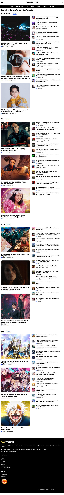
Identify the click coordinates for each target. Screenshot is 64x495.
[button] (62, 2)
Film (27, 6)
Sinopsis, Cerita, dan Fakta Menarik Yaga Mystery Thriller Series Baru (15, 288)
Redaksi (3, 459)
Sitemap (3, 464)
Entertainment (19, 6)
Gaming (44, 6)
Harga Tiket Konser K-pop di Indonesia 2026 (46, 22)
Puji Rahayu (4, 397)
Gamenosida (4, 474)
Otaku (38, 6)
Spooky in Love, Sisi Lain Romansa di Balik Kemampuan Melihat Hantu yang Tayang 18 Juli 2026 (47, 278)
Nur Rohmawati (5, 80)
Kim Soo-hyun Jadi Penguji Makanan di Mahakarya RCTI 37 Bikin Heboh (14, 110)
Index (2, 463)
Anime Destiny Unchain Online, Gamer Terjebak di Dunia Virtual (14, 395)
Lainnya (14, 13)
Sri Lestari (4, 152)
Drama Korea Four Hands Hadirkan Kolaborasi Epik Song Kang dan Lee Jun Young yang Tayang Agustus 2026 (48, 235)
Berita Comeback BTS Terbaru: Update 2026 (47, 32)
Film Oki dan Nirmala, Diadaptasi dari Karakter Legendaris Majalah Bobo (13, 216)
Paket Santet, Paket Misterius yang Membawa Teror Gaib (13, 149)
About (2, 458)
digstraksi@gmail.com (11, 451)
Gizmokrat (3, 476)
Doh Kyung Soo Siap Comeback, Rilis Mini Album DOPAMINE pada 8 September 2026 (15, 77)
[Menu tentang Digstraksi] (2, 2)
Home (11, 6)
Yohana (3, 46)
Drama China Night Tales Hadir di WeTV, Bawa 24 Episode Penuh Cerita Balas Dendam (14, 322)
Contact (3, 461)
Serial (32, 6)
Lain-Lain (52, 6)
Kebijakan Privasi (5, 466)
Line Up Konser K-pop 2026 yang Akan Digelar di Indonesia (14, 44)
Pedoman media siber (6, 467)
